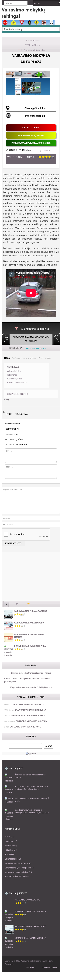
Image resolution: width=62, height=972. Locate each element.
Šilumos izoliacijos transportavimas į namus (31, 672)
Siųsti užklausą (31, 127)
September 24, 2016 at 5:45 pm (24, 358)
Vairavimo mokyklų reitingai (23, 12)
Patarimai (9, 850)
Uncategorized (11, 859)
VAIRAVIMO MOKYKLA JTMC (27, 900)
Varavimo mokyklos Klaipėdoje (18, 868)
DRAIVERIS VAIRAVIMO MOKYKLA (30, 646)
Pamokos (9, 845)
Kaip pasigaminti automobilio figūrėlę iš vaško (31, 687)
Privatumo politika (49, 967)
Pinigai (8, 854)
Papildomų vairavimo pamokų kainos (31, 142)
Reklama (30, 967)
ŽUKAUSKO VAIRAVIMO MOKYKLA (30, 938)
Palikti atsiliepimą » (36, 348)
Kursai (7, 836)
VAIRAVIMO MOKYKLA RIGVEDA (29, 622)
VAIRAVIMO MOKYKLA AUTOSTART (30, 611)
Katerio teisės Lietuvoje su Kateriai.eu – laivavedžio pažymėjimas (27, 680)
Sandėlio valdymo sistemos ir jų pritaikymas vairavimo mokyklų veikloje (32, 811)
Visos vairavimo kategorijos (16, 876)
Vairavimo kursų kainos (31, 135)
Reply (6, 399)
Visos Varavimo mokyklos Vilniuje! (31, 339)
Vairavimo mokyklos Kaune (16, 863)
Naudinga (9, 841)
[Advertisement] (31, 578)
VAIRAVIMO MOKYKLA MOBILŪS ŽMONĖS (29, 635)
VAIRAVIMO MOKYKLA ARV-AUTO (25, 726)
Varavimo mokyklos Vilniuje (16, 872)
